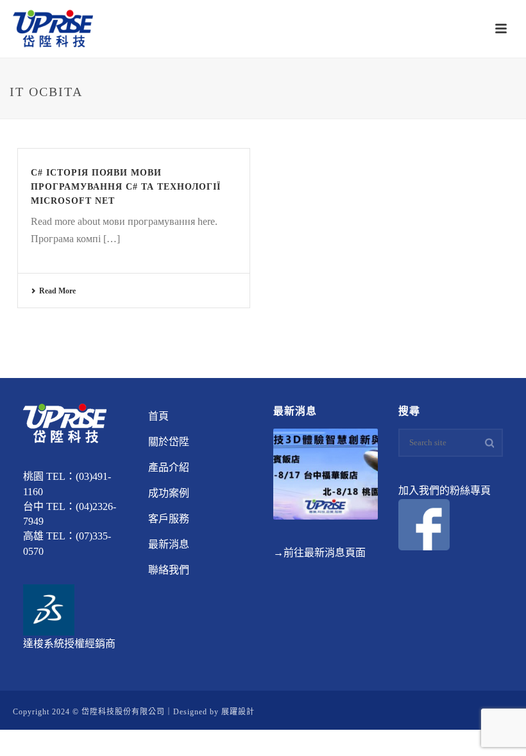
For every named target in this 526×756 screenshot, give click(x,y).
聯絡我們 (168, 569)
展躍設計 (238, 711)
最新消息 (168, 544)
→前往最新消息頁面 (319, 552)
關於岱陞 (168, 441)
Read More (57, 290)
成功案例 (168, 493)
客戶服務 (168, 518)
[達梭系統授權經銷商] (48, 608)
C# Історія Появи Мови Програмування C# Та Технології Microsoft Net (126, 187)
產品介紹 (168, 467)
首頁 (158, 416)
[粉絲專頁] (424, 523)
